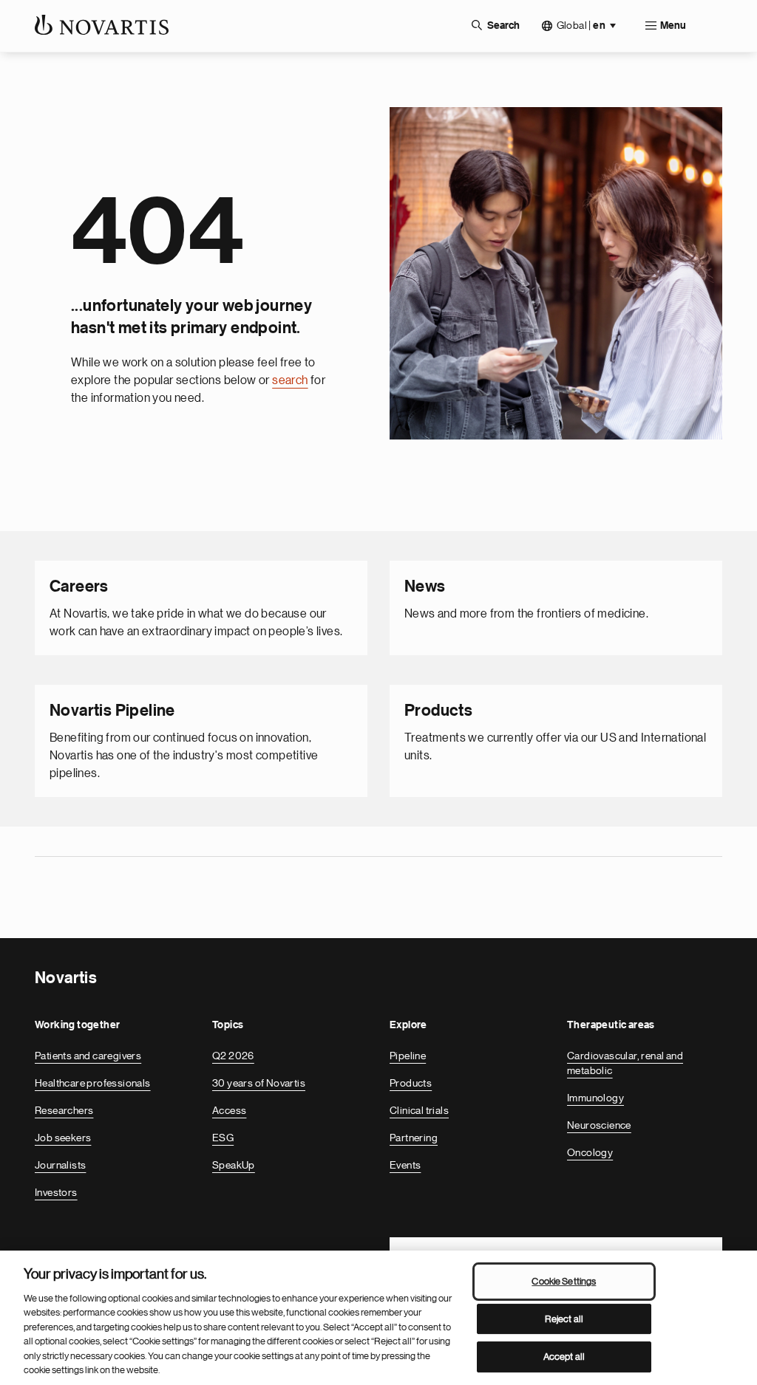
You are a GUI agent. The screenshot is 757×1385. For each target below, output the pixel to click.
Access (229, 1110)
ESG (223, 1137)
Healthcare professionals (93, 1083)
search (290, 380)
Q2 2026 (233, 1055)
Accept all (564, 1356)
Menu (673, 26)
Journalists (60, 1165)
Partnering (414, 1137)
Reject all (564, 1319)
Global (581, 25)
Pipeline (408, 1055)
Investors (56, 1192)
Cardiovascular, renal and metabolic (625, 1062)
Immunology (595, 1097)
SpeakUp (233, 1165)
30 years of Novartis (258, 1083)
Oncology (590, 1152)
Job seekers (63, 1137)
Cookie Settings (564, 1281)
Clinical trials (419, 1110)
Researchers (64, 1110)
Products (411, 1083)
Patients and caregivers (88, 1055)
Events (405, 1165)
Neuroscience (599, 1125)
